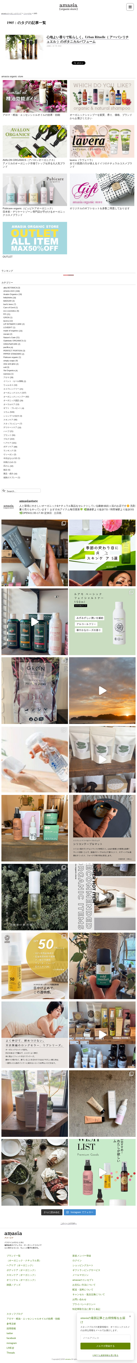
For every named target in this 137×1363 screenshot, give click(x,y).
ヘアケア (7, 443)
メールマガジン (80, 1275)
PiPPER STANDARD (12, 354)
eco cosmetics (9, 311)
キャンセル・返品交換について (88, 1294)
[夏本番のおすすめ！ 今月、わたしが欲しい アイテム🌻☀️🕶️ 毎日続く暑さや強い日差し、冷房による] (102, 1172)
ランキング (8, 450)
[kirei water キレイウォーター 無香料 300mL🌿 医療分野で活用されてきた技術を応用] (34, 759)
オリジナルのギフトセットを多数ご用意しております (100, 208)
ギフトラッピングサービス (86, 1270)
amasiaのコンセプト (83, 1280)
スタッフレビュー (11, 424)
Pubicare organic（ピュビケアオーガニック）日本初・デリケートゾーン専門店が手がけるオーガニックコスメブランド (34, 211)
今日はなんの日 (10, 458)
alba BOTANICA (10, 288)
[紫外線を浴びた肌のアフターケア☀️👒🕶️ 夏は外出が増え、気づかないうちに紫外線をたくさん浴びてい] (34, 828)
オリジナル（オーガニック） (22, 1280)
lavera (6, 321)
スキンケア (8, 420)
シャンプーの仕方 (11, 416)
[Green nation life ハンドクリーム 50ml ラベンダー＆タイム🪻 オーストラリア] (34, 553)
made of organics (10, 331)
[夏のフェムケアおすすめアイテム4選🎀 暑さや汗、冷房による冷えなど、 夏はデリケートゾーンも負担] (102, 1103)
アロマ (6, 377)
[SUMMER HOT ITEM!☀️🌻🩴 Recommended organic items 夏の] (102, 897)
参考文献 (11, 1323)
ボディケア (8, 447)
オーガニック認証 (11, 401)
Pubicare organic (10, 357)
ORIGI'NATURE (10, 344)
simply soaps (9, 361)
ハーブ (6, 431)
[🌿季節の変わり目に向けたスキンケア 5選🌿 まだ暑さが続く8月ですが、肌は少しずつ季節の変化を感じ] (102, 553)
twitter (10, 1333)
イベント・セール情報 (13, 381)
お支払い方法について (84, 1284)
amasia (68, 1359)
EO (4, 314)
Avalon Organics (10, 294)
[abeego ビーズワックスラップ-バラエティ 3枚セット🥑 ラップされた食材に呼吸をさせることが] (34, 1172)
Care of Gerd (9, 307)
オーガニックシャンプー (14, 397)
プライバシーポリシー (84, 1304)
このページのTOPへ (68, 1223)
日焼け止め (8, 462)
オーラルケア (9, 404)
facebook (11, 1338)
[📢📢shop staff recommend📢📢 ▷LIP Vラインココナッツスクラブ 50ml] (102, 966)
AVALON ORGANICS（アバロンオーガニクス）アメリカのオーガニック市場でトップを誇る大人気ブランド (34, 163)
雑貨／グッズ (14, 1284)
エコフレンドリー (11, 389)
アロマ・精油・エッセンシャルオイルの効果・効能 (31, 115)
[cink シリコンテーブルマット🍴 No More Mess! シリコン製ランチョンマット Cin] (102, 828)
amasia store (9, 291)
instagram (12, 1343)
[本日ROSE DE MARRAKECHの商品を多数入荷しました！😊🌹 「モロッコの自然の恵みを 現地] (102, 1035)
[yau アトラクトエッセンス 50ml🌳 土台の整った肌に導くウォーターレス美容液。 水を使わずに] (34, 897)
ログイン (77, 1260)
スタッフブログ (15, 1314)
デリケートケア (10, 427)
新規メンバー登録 (81, 1255)
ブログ (6, 439)
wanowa (7, 374)
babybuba (7, 298)
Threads (11, 1352)
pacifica (6, 347)
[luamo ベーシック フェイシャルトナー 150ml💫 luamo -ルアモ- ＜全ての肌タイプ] (102, 622)
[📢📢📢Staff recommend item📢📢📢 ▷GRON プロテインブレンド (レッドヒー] (34, 690)
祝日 (5, 470)
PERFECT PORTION (12, 351)
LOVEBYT (7, 327)
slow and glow (9, 364)
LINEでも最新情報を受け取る (105, 1355)
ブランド (7, 435)
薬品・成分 (8, 474)
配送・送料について (82, 1289)
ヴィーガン (8, 454)
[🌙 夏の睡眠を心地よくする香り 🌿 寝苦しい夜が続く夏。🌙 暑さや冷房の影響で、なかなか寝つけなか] (34, 1103)
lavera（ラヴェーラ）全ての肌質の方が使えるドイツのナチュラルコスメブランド (101, 163)
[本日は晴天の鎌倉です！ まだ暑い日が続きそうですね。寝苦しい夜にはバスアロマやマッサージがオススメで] (102, 690)
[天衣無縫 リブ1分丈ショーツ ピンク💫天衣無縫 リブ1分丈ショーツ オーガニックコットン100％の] (34, 1035)
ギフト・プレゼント (12, 408)
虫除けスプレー (10, 477)
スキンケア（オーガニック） (22, 1275)
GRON (6, 317)
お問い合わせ (79, 1299)
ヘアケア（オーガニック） (20, 1265)
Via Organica (9, 371)
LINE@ (10, 1348)
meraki (6, 334)
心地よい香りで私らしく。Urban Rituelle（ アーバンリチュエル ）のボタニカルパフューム (88, 39)
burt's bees (8, 304)
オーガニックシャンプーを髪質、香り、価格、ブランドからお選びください (101, 117)
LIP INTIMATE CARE (12, 324)
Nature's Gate (9, 337)
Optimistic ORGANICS (13, 341)
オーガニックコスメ (12, 393)
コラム (6, 412)
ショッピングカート (82, 1265)
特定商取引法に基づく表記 (86, 1309)
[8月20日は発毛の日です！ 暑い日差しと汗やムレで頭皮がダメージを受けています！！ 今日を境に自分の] (34, 622)
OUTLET (8, 256)
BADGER (7, 301)
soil (4, 367)
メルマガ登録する (105, 1346)
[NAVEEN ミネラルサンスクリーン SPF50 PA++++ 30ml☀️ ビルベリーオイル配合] (34, 966)
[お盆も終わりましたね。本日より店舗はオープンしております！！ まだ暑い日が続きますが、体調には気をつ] (102, 759)
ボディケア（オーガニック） (22, 1270)
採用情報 (11, 1328)
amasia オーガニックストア (11, 13)
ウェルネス (8, 385)
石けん (6, 466)
